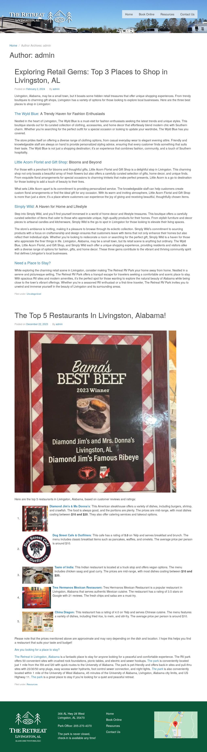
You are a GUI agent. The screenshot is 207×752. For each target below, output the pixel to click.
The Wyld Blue (26, 113)
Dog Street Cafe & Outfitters (72, 535)
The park (153, 661)
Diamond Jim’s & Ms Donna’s (70, 506)
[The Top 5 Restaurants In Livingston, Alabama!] (95, 411)
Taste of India (64, 567)
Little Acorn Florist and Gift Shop (41, 161)
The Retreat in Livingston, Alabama (37, 657)
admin (56, 89)
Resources (167, 14)
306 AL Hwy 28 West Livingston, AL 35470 (71, 715)
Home (129, 14)
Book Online (146, 14)
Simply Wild (24, 206)
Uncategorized (34, 293)
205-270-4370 (83, 726)
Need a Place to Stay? (33, 262)
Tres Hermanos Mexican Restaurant (77, 587)
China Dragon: (65, 612)
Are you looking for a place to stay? (37, 649)
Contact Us (187, 14)
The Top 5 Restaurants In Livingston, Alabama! (90, 315)
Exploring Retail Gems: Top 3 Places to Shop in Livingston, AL (91, 75)
